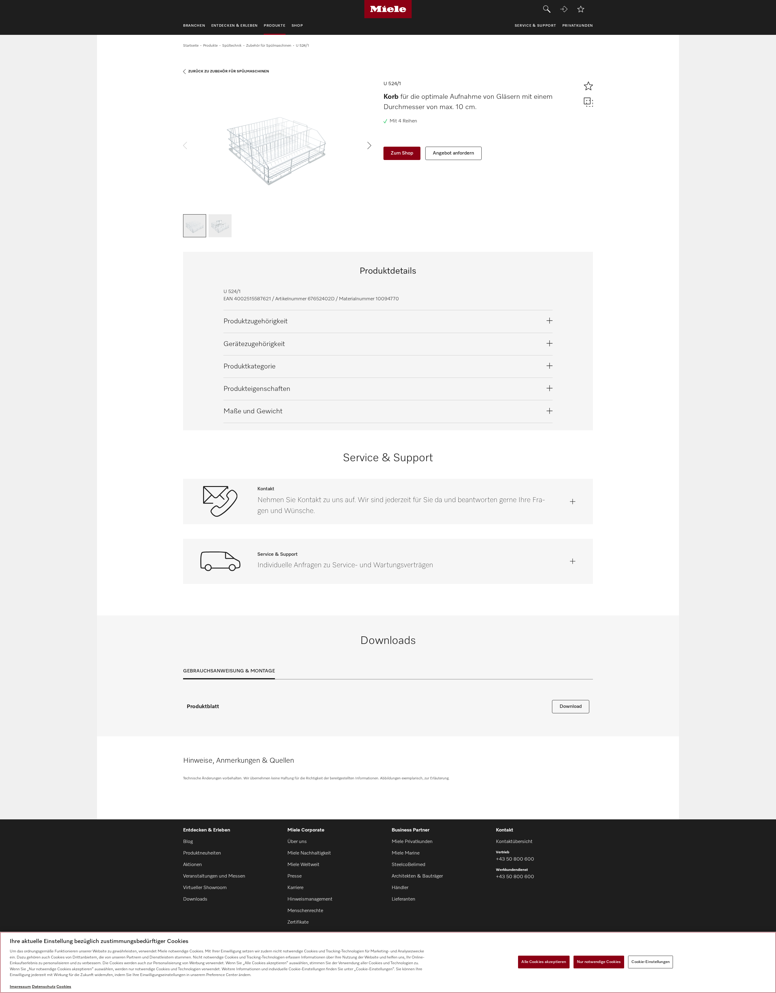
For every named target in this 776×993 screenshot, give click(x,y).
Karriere (295, 887)
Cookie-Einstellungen (650, 962)
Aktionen (192, 864)
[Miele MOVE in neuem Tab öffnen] (564, 9)
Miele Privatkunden (412, 841)
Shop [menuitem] (297, 26)
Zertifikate (298, 922)
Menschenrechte (305, 910)
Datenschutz (43, 987)
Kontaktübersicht (514, 841)
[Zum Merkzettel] (581, 9)
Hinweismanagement (310, 899)
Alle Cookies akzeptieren (543, 962)
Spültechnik (232, 46)
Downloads (195, 899)
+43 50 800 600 (515, 859)
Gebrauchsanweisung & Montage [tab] (229, 671)
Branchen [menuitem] (194, 26)
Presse (294, 876)
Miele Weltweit (303, 864)
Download (571, 706)
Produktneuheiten (202, 853)
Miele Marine (406, 853)
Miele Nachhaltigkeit (309, 853)
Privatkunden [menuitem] (577, 26)
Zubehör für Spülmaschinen (268, 46)
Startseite (191, 46)
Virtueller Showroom (205, 887)
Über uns (297, 841)
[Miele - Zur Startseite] (388, 9)
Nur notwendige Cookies (599, 962)
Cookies (63, 987)
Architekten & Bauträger (417, 876)
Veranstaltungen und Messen (214, 876)
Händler (400, 887)
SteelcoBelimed (408, 864)
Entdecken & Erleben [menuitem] (234, 26)
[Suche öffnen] (547, 9)
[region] (388, 962)
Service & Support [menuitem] (535, 26)
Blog (188, 841)
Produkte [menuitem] (275, 26)
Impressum (20, 987)
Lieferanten (403, 899)
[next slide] (369, 145)
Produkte (210, 46)
